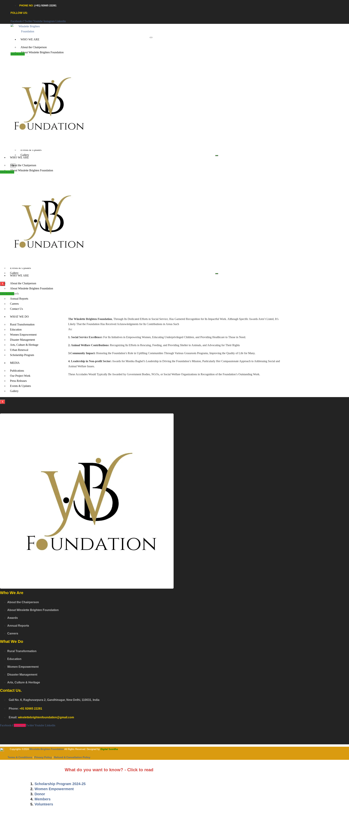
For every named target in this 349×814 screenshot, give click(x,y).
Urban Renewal (19, 349)
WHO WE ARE (30, 39)
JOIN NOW (18, 53)
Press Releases (18, 380)
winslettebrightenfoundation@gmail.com (46, 717)
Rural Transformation (22, 324)
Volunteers (44, 804)
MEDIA (15, 362)
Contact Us (16, 308)
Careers (14, 303)
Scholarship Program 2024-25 (60, 784)
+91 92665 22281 (30, 708)
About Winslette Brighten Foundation (42, 52)
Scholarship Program (22, 355)
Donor (40, 794)
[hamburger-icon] (151, 37)
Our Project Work (20, 375)
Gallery (25, 154)
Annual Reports (19, 298)
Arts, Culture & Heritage (24, 344)
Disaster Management (22, 339)
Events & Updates (20, 385)
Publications (17, 370)
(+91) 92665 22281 (45, 5)
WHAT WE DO (19, 316)
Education (16, 329)
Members (43, 799)
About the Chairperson (34, 47)
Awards (14, 293)
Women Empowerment (23, 334)
